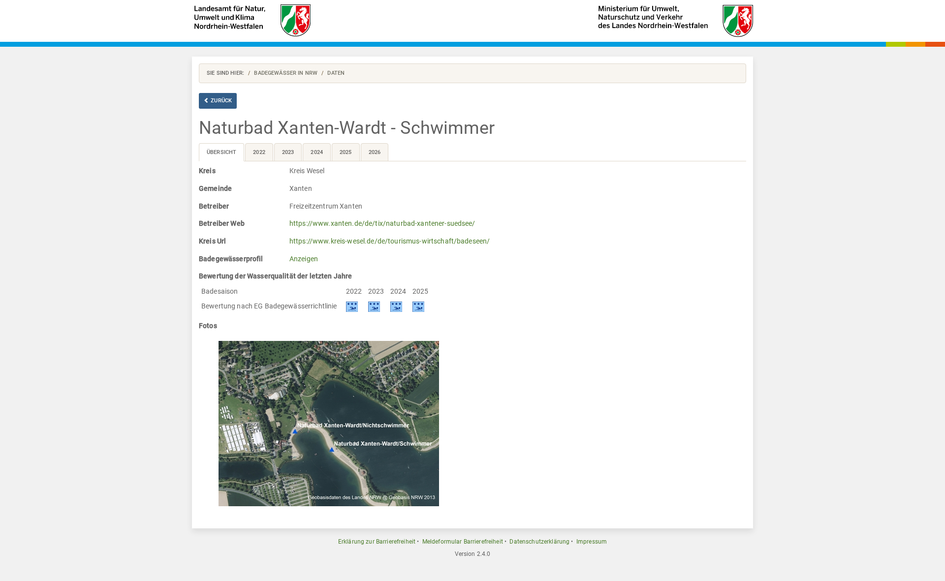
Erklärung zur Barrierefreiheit (376, 541)
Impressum (591, 541)
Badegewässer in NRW (285, 73)
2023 (288, 152)
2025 (346, 152)
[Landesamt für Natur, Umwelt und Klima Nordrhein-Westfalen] (252, 19)
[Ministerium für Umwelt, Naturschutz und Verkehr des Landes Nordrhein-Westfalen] (675, 20)
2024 (317, 152)
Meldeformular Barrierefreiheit (462, 541)
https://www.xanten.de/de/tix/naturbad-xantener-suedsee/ (382, 223)
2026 (375, 152)
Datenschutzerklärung (539, 541)
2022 (259, 152)
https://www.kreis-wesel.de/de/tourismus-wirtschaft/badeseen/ (389, 241)
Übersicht (221, 152)
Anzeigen (303, 259)
